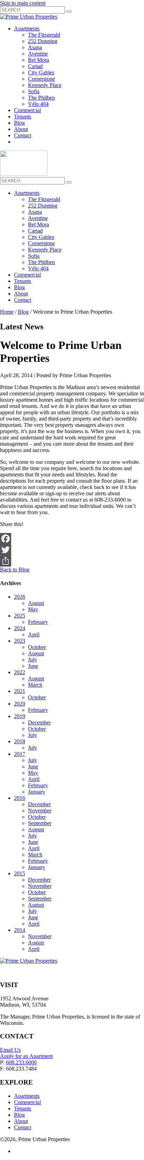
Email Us (10, 1050)
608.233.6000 (21, 1062)
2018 (19, 741)
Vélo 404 (38, 104)
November (39, 811)
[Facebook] (72, 538)
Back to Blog (14, 569)
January (36, 792)
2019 (19, 716)
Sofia (33, 91)
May (33, 609)
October (37, 647)
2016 (19, 798)
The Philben (41, 98)
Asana (35, 47)
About (21, 129)
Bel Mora (38, 60)
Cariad (35, 66)
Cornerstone (41, 79)
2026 (19, 597)
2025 (19, 616)
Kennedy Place (45, 85)
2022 (19, 672)
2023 (19, 641)
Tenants (22, 116)
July (32, 660)
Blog (19, 123)
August (36, 603)
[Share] (72, 561)
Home (7, 312)
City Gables (41, 72)
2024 (19, 628)
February (38, 622)
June (33, 666)
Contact (22, 135)
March (35, 685)
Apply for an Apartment (26, 1056)
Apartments (26, 28)
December (39, 722)
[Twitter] (72, 549)
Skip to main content (22, 3)
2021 (19, 691)
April (33, 634)
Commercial (27, 110)
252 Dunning (42, 41)
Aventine (38, 54)
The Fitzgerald (44, 35)
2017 (19, 754)
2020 (19, 704)
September (39, 823)
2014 (19, 930)
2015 (19, 873)
